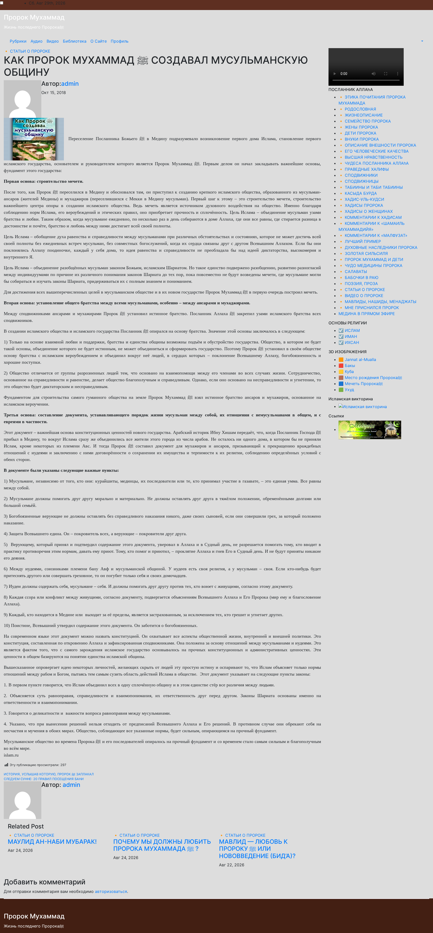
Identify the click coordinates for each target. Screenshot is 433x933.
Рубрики (18, 41)
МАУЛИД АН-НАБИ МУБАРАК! (52, 841)
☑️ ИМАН (348, 336)
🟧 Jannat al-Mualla (357, 359)
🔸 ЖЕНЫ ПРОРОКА (358, 127)
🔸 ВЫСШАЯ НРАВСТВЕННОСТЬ (370, 157)
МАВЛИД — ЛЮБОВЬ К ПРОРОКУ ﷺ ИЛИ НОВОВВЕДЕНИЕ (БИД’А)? (257, 849)
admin (70, 83)
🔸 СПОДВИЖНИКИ (358, 175)
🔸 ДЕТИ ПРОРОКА (357, 133)
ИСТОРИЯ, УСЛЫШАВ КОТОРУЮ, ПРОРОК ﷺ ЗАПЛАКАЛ (49, 774)
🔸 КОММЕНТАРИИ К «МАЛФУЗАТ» (373, 235)
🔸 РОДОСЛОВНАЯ (357, 109)
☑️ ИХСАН (349, 342)
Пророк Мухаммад (34, 17)
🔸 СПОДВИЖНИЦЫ (359, 181)
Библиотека (74, 41)
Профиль (120, 41)
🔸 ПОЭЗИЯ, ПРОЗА (358, 283)
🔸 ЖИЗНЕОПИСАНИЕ (361, 115)
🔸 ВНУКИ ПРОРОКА (359, 139)
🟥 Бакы (347, 365)
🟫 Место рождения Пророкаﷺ (370, 377)
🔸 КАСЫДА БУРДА (358, 193)
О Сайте (98, 41)
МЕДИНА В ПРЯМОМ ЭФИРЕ (367, 313)
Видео (53, 41)
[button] (421, 41)
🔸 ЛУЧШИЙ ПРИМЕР (360, 241)
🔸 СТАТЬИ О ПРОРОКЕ (27, 51)
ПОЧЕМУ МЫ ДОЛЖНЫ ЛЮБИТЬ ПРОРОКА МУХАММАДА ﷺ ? (162, 845)
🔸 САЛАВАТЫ (353, 271)
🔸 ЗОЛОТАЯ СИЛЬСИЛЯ (363, 253)
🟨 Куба (346, 371)
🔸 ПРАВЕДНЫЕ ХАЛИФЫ (364, 169)
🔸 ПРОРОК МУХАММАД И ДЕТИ (371, 259)
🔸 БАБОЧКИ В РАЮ (358, 277)
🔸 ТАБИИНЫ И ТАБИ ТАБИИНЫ (371, 187)
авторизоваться (111, 891)
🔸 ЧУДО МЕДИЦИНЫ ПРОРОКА (370, 265)
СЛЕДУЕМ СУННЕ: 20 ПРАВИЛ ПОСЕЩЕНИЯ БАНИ (44, 779)
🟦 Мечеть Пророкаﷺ (361, 383)
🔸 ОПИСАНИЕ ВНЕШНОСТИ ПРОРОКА (377, 145)
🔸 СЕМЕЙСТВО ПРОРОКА (365, 121)
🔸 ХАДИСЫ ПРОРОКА (361, 205)
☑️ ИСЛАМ (349, 330)
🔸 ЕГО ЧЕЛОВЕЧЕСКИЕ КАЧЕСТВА (374, 151)
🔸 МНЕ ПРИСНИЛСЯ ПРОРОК (369, 307)
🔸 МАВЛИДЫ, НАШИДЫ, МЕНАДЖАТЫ (377, 301)
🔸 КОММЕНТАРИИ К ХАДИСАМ (370, 217)
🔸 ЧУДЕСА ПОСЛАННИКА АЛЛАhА (374, 163)
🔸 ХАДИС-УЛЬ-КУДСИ (361, 199)
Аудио (37, 41)
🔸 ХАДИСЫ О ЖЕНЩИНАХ (366, 211)
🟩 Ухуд (346, 389)
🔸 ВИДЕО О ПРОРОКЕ (361, 295)
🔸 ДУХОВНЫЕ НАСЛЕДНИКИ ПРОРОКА (378, 247)
